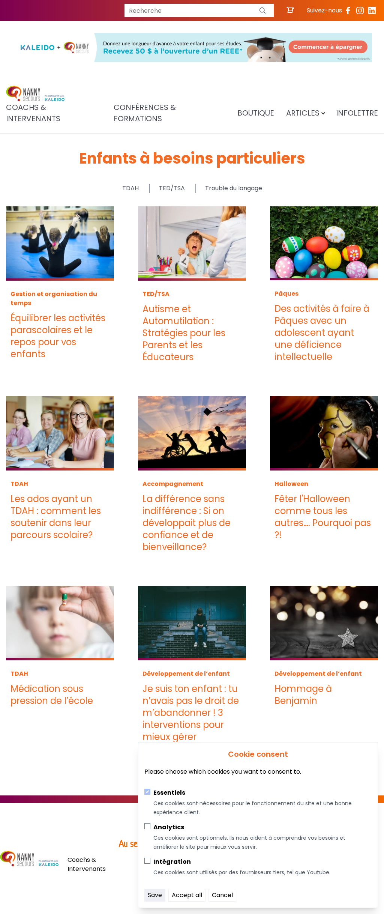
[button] (262, 10)
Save (155, 895)
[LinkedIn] (372, 10)
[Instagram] (360, 10)
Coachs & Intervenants (33, 113)
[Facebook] (348, 10)
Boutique (255, 113)
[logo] (35, 94)
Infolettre (357, 113)
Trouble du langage (233, 188)
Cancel (222, 895)
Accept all (187, 895)
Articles (303, 113)
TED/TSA (172, 188)
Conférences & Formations (145, 113)
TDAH (130, 188)
